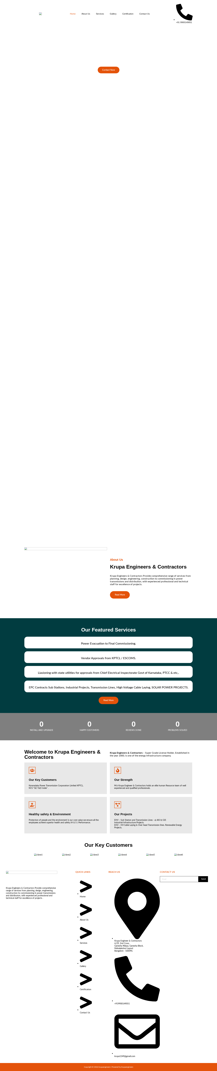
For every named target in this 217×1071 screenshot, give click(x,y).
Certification (127, 14)
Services (100, 14)
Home (73, 14)
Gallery (113, 14)
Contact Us (144, 14)
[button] (108, 210)
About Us (85, 14)
